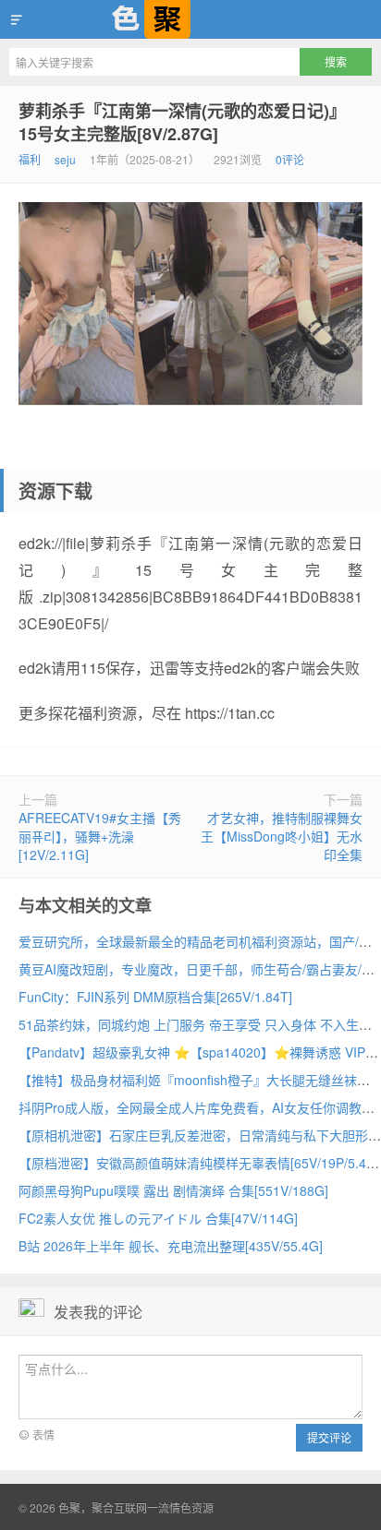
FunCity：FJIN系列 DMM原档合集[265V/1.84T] (155, 996)
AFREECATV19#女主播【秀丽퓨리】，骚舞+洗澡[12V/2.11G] (99, 836)
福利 (29, 159)
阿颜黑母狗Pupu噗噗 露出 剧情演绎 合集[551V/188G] (173, 1190)
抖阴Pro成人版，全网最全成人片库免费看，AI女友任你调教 (190, 1107)
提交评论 (329, 1437)
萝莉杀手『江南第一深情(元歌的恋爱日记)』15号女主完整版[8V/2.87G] (182, 122)
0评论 (290, 159)
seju (65, 159)
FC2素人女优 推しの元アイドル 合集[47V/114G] (158, 1218)
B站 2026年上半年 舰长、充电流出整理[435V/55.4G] (170, 1246)
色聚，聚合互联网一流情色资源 (190, 19)
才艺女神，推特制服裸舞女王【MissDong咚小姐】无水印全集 (282, 836)
